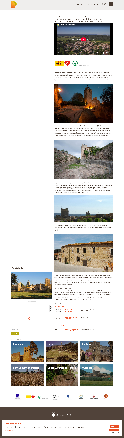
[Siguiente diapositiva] (50, 287)
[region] (31, 287)
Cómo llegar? (15, 333)
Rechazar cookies (114, 430)
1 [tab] (28, 301)
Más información (9, 430)
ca (88, 4)
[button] (68, 4)
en (94, 4)
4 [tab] (31, 301)
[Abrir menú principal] (111, 4)
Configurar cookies (115, 432)
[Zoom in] (51, 306)
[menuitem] (74, 4)
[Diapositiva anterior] (13, 287)
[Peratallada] (27, 5)
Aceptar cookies (114, 426)
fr (97, 4)
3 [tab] (30, 301)
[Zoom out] (51, 308)
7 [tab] (34, 301)
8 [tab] (35, 301)
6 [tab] (33, 301)
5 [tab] (32, 301)
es (91, 4)
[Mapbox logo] (15, 329)
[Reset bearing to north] (51, 311)
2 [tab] (29, 301)
